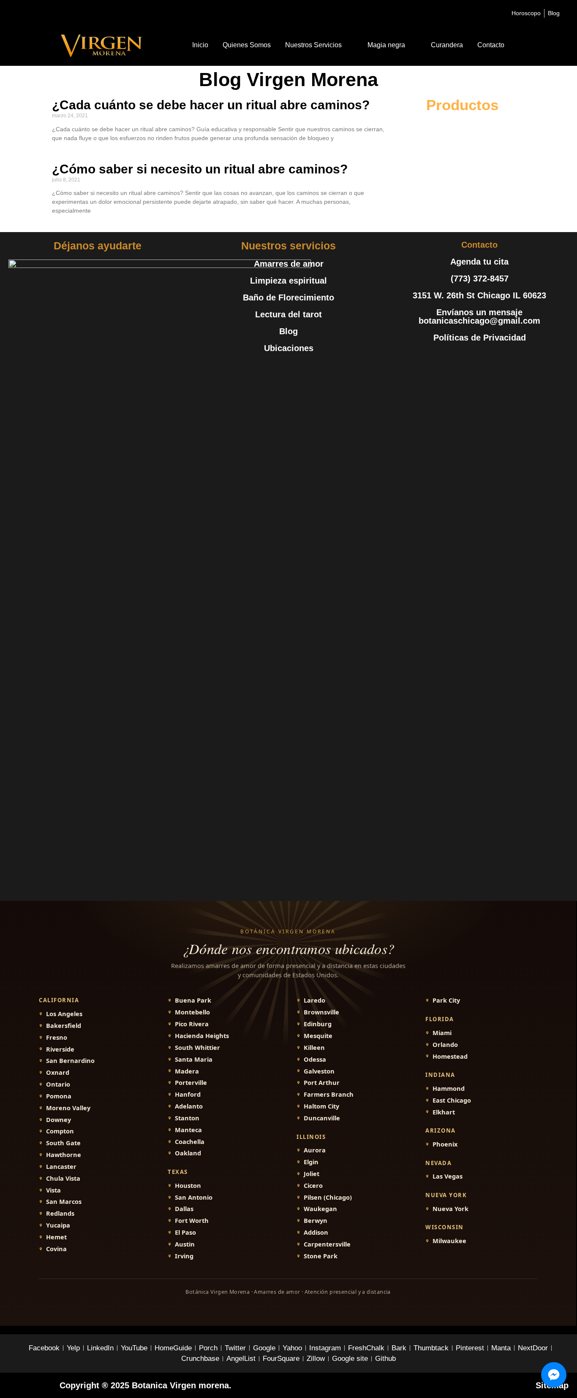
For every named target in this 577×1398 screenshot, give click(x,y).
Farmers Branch (329, 1094)
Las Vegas (448, 1176)
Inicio (200, 45)
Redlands (60, 1213)
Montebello (192, 1012)
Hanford (188, 1094)
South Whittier (197, 1048)
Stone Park (320, 1256)
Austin (185, 1244)
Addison (316, 1232)
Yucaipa (58, 1225)
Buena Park (193, 1000)
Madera (187, 1071)
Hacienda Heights (202, 1036)
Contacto (490, 45)
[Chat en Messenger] (553, 1374)
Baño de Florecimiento (288, 297)
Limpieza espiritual (288, 280)
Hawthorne (63, 1155)
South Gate (63, 1143)
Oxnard (57, 1072)
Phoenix (445, 1144)
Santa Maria (193, 1059)
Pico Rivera (192, 1024)
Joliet (311, 1174)
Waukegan (320, 1209)
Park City (446, 1000)
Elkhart (444, 1112)
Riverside (60, 1049)
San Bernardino (70, 1061)
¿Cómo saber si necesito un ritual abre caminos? (200, 169)
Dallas (184, 1209)
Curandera (447, 45)
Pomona (58, 1096)
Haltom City (321, 1106)
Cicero (313, 1186)
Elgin (311, 1162)
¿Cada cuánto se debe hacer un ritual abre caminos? (211, 105)
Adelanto (189, 1106)
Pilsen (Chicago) (328, 1197)
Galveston (319, 1071)
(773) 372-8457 (480, 278)
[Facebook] (441, 358)
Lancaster (61, 1167)
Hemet (56, 1237)
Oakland (188, 1153)
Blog (288, 331)
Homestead (450, 1056)
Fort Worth (192, 1221)
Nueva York (450, 1209)
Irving (184, 1256)
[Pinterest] (498, 358)
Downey (58, 1120)
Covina (56, 1249)
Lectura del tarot (288, 314)
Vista (53, 1190)
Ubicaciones (288, 348)
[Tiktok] (517, 358)
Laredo (314, 1000)
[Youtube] (479, 358)
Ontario (58, 1084)
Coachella (189, 1142)
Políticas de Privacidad (479, 337)
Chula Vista (63, 1178)
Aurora (315, 1150)
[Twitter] (460, 358)
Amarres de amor (289, 263)
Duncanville (322, 1118)
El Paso (185, 1232)
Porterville (191, 1083)
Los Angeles (64, 1014)
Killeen (314, 1048)
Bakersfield (63, 1026)
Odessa (315, 1059)
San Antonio (193, 1197)
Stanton (187, 1118)
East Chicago (452, 1100)
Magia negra (386, 45)
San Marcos (64, 1202)
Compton (60, 1131)
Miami (442, 1033)
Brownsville (321, 1012)
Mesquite (318, 1036)
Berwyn (315, 1221)
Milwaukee (449, 1241)
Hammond (449, 1088)
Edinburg (318, 1024)
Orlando (445, 1045)
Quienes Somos (247, 45)
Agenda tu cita (479, 261)
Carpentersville (327, 1244)
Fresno (56, 1037)
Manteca (188, 1130)
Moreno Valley (68, 1108)
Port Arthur (322, 1083)
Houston (188, 1186)
